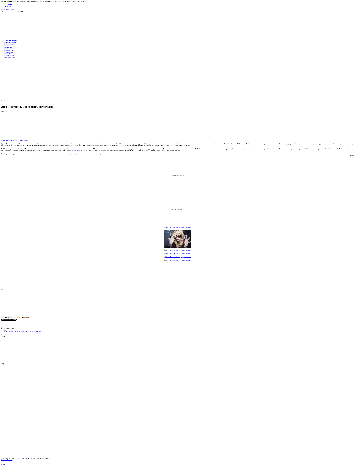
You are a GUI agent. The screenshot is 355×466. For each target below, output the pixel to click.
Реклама (9, 460)
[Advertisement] (56, 25)
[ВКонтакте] (14, 317)
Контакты (4, 460)
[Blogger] (20, 317)
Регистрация (10, 9)
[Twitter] (16, 317)
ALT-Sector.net (19, 458)
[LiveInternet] (22, 317)
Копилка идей (8, 6)
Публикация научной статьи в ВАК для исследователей (24, 331)
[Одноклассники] (18, 317)
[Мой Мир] (24, 317)
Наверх (3, 464)
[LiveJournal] (26, 317)
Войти (3, 9)
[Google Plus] (28, 317)
